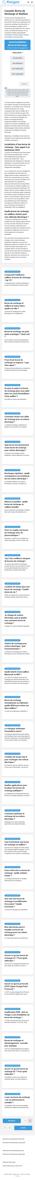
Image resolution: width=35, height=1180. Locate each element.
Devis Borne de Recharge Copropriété (14, 1142)
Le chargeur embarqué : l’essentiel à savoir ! (15, 729)
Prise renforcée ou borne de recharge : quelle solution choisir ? (17, 873)
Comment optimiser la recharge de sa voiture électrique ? (14, 816)
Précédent (12, 1121)
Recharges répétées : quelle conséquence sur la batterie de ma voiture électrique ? (17, 476)
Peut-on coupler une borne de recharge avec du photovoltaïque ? (16, 532)
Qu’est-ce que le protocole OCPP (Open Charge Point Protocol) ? (16, 986)
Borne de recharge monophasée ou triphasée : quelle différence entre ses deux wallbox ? (16, 704)
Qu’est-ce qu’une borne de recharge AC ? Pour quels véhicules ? (16, 958)
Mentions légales (25, 1174)
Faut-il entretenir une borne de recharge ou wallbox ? (16, 843)
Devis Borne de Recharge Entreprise (13, 1150)
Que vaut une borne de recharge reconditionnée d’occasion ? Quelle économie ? (15, 903)
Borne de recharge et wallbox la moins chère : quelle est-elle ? (15, 306)
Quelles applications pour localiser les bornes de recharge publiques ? (15, 788)
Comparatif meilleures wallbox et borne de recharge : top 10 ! (17, 277)
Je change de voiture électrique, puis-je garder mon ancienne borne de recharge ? (15, 619)
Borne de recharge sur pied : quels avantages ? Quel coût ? (17, 334)
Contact (17, 1176)
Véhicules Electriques (9, 1162)
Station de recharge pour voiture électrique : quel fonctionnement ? (15, 646)
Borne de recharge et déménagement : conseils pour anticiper (16, 1043)
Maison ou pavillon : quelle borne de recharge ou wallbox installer (16, 504)
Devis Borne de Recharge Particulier (13, 1139)
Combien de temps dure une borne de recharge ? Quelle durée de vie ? (17, 589)
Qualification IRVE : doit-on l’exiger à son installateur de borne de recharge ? (16, 1015)
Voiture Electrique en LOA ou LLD (12, 1166)
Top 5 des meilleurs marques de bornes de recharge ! (17, 559)
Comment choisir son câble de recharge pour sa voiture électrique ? (16, 419)
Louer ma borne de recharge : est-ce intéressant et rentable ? (17, 1100)
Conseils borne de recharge (12, 271)
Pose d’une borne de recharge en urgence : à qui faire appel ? (16, 362)
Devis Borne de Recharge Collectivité (14, 1154)
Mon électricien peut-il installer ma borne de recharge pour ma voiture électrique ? (15, 931)
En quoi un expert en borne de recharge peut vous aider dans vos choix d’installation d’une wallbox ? (17, 392)
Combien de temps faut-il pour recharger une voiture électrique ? (16, 759)
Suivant (23, 1128)
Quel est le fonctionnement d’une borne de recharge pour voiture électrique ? (16, 447)
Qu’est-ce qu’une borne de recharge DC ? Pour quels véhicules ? (16, 1071)
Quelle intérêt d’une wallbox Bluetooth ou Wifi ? (16, 673)
